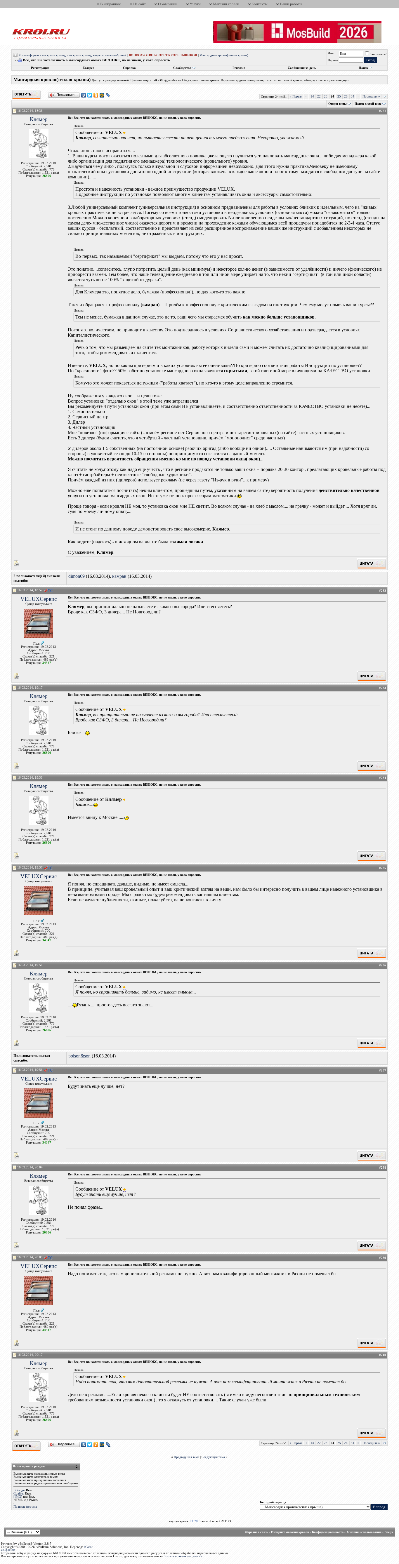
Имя (331, 53)
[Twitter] (90, 95)
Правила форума (25, 1506)
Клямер (39, 119)
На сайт (139, 4)
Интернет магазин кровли (290, 1532)
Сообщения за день (302, 67)
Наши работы (291, 4)
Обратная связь (256, 1532)
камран (119, 576)
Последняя (371, 96)
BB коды (19, 1490)
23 (325, 96)
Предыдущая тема (186, 1457)
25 (339, 96)
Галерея (88, 67)
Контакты (259, 4)
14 (312, 96)
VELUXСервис (38, 599)
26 (346, 96)
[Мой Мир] (102, 95)
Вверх (388, 1532)
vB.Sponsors (8, 1550)
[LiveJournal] (108, 95)
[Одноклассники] (96, 95)
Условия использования (363, 1532)
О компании (167, 4)
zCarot (88, 1547)
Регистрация (40, 67)
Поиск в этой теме (368, 103)
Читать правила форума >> (183, 1556)
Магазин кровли (226, 4)
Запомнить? (378, 54)
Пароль (333, 60)
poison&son (79, 1055)
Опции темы (337, 103)
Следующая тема (213, 1457)
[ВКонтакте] (84, 95)
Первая (296, 96)
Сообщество (182, 67)
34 (352, 96)
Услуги (195, 4)
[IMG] (17, 1496)
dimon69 (76, 576)
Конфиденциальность (328, 1532)
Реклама (239, 67)
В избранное (110, 4)
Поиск (363, 67)
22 (319, 96)
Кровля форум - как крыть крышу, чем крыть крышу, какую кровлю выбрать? (72, 55)
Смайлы (18, 1493)
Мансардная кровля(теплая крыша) (224, 55)
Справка (129, 67)
